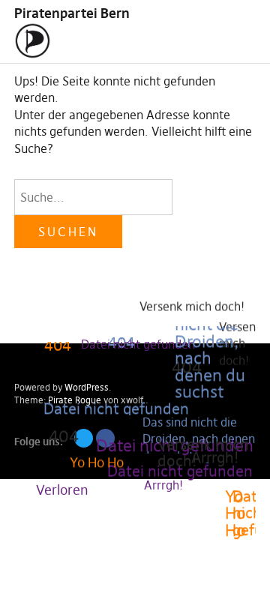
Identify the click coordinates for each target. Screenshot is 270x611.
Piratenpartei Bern (72, 13)
